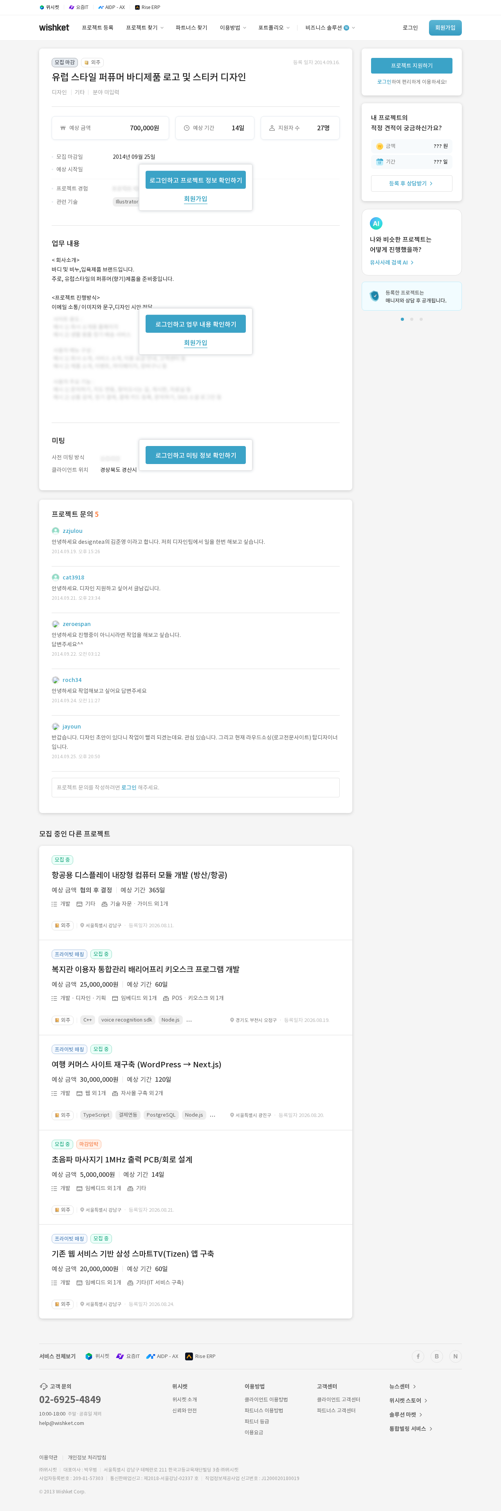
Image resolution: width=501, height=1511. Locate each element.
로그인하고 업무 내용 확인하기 (195, 324)
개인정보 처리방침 (87, 1457)
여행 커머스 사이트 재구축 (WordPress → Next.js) (137, 1064)
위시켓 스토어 (405, 1400)
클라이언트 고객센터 (338, 1399)
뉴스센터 (399, 1386)
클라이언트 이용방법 (266, 1399)
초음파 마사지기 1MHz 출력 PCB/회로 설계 (122, 1160)
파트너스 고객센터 (336, 1410)
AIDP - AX (167, 1356)
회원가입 (195, 198)
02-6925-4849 (70, 1400)
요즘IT (133, 1356)
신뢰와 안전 (184, 1410)
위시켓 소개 (184, 1399)
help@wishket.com (61, 1423)
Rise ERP (205, 1356)
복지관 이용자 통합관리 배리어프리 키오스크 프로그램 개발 (146, 969)
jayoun (72, 726)
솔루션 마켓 (402, 1414)
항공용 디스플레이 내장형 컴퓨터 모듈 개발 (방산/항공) (139, 875)
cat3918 (73, 577)
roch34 (72, 680)
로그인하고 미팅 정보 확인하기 (195, 455)
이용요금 (254, 1432)
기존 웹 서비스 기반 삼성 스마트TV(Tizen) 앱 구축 (133, 1254)
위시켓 (102, 1356)
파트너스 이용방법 (264, 1410)
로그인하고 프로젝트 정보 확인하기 (196, 180)
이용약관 (48, 1457)
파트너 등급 (257, 1421)
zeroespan (77, 624)
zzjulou (73, 530)
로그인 (129, 787)
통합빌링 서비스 (407, 1428)
